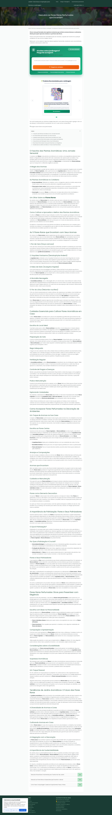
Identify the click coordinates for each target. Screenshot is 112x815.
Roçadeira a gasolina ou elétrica (63, 804)
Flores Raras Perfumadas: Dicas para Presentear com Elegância (47, 143)
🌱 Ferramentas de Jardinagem (62, 799)
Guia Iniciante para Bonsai (78, 1)
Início (29, 799)
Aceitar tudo (22, 810)
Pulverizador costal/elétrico (61, 809)
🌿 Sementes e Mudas (60, 802)
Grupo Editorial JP (32, 812)
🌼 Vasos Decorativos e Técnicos (63, 801)
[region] (15, 805)
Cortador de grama (60, 806)
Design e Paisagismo (65, 1)
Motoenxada (58, 810)
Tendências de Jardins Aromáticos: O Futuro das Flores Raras (47, 144)
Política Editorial (31, 804)
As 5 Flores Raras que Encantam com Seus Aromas (44, 135)
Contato (30, 801)
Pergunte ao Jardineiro (57, 67)
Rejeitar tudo (15, 810)
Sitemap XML (31, 807)
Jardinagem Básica (78, 5)
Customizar (7, 810)
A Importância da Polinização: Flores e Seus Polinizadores (46, 141)
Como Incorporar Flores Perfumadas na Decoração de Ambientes (48, 139)
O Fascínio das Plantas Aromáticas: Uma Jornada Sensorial (46, 133)
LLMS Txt (30, 809)
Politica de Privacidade (33, 802)
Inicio (57, 1)
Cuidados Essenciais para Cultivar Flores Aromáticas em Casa (47, 137)
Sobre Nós (30, 806)
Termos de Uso (31, 810)
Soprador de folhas (60, 807)
